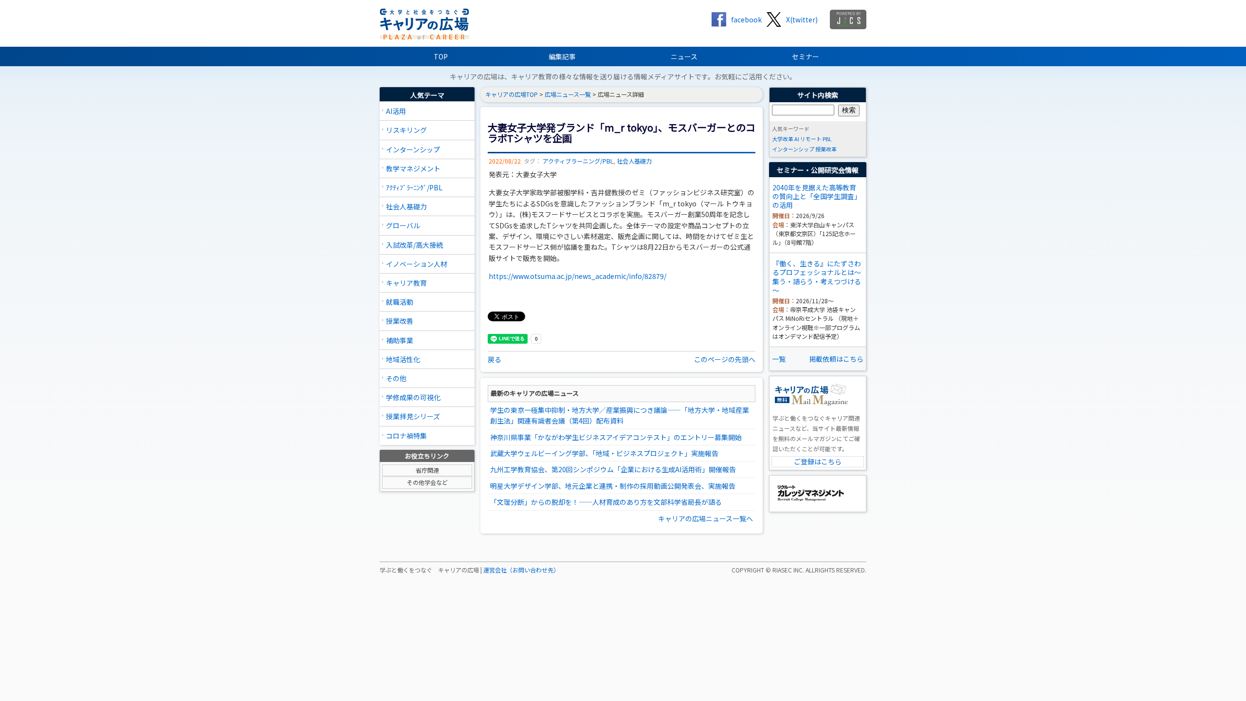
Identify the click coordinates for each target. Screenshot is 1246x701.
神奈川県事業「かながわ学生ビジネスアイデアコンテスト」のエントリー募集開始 (616, 437)
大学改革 (782, 139)
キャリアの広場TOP (511, 94)
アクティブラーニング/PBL (578, 161)
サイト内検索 (817, 95)
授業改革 (826, 149)
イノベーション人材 (416, 263)
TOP (441, 56)
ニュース (684, 56)
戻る (494, 359)
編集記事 (562, 56)
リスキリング (406, 130)
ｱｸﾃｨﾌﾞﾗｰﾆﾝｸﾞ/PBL (414, 187)
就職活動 (399, 301)
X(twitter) (802, 19)
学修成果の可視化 (413, 397)
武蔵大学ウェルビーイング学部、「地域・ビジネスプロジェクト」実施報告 (604, 453)
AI (796, 139)
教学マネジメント (413, 168)
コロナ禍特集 (406, 435)
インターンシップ (413, 149)
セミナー (805, 56)
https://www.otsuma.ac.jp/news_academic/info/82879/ (577, 276)
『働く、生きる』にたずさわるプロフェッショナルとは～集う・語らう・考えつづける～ (816, 276)
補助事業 (399, 340)
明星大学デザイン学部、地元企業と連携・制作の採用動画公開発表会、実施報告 (612, 486)
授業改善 (399, 320)
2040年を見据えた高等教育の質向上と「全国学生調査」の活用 (816, 196)
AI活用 (396, 111)
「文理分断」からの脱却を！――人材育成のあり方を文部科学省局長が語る (606, 502)
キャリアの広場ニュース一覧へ (705, 518)
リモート (811, 139)
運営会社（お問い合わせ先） (521, 570)
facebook (746, 19)
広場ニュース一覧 (568, 94)
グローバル (403, 225)
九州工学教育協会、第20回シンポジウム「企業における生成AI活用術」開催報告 (613, 469)
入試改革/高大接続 (414, 244)
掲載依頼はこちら (836, 359)
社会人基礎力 (406, 206)
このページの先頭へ (724, 359)
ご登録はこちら (818, 461)
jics (848, 19)
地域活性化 (403, 359)
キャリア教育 (406, 282)
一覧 (779, 358)
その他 (396, 378)
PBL (827, 139)
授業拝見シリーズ (413, 416)
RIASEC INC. (788, 570)
